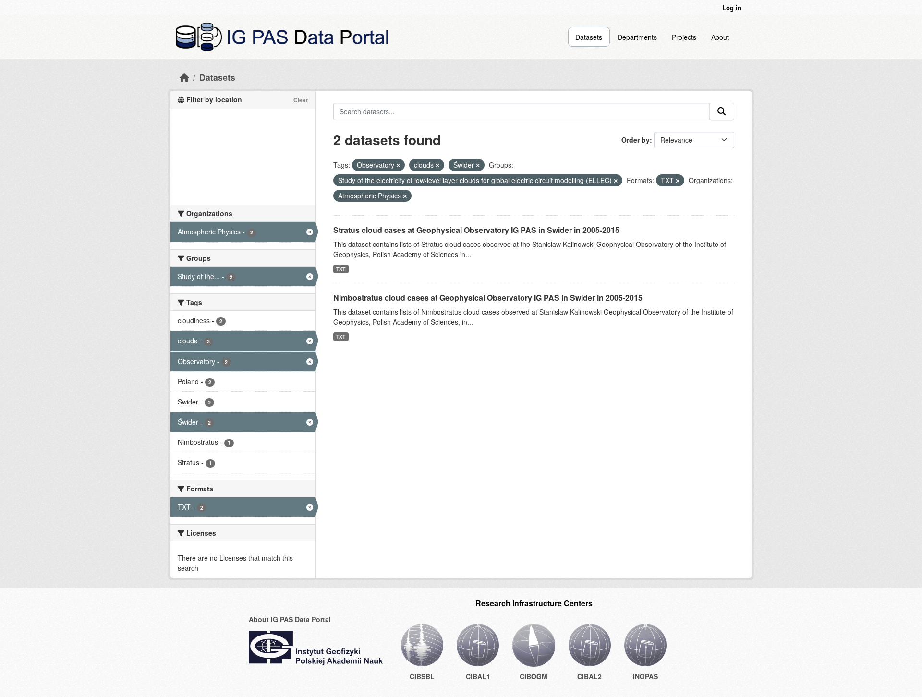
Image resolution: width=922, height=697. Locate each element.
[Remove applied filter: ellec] (616, 180)
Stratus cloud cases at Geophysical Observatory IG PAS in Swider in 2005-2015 (476, 229)
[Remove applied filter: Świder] (478, 165)
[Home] (184, 77)
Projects (684, 37)
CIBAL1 (478, 676)
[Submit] (721, 111)
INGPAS (645, 676)
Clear (300, 100)
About (720, 37)
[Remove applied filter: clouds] (437, 165)
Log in (731, 7)
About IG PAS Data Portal (290, 619)
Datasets (588, 37)
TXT (340, 268)
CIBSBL (422, 676)
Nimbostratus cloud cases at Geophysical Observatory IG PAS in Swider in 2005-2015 (488, 297)
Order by (635, 140)
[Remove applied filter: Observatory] (398, 165)
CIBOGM (533, 676)
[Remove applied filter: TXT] (677, 180)
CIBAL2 (589, 676)
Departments (637, 37)
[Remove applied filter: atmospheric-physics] (405, 196)
